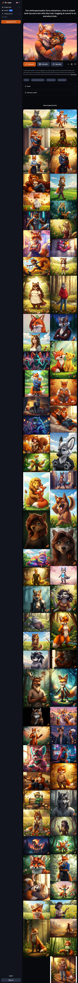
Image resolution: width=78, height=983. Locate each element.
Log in (11, 976)
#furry (26, 80)
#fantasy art (51, 80)
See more (73, 74)
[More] (68, 64)
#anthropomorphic (38, 80)
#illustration (62, 80)
